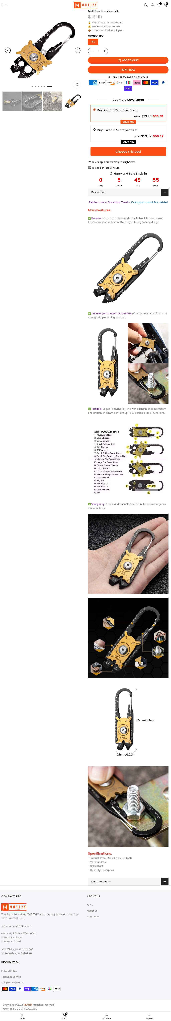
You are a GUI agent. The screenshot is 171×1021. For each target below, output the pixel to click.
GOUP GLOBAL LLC (27, 1008)
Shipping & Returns (12, 982)
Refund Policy (9, 971)
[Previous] (8, 50)
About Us (92, 911)
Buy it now (128, 69)
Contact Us (93, 916)
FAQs (90, 905)
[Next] (77, 50)
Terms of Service (11, 976)
